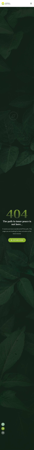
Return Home (18, 240)
